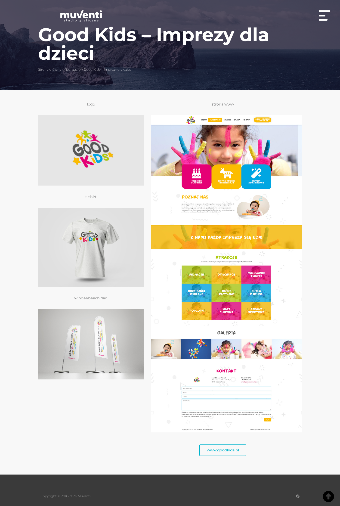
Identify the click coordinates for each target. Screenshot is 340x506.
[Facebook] (298, 496)
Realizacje (72, 69)
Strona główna (49, 69)
